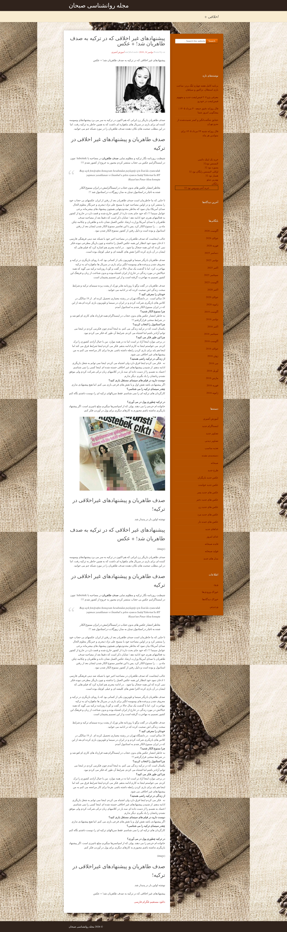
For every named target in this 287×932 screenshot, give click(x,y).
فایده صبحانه (211, 543)
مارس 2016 (212, 378)
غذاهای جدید (211, 529)
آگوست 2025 (211, 282)
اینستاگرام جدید (210, 426)
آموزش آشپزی (117, 52)
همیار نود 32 (211, 175)
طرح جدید (213, 470)
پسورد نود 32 (211, 167)
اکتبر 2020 (212, 289)
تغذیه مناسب (211, 448)
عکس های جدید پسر (207, 492)
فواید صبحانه (211, 551)
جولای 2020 (212, 297)
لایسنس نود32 (210, 163)
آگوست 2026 (211, 230)
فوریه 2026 (212, 245)
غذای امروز (212, 536)
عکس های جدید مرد (207, 514)
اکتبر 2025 (212, 267)
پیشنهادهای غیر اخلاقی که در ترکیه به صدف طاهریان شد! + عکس (117, 40)
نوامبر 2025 (212, 260)
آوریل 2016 (212, 370)
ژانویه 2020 (212, 304)
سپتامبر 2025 (211, 275)
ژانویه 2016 (212, 392)
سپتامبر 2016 (211, 333)
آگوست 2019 (211, 311)
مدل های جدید (210, 558)
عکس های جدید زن (208, 507)
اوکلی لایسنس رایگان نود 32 (203, 171)
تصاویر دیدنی (211, 440)
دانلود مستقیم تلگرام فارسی (149, 901)
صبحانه (214, 463)
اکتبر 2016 (212, 326)
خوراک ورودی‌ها (210, 591)
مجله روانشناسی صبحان (99, 5)
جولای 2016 (212, 348)
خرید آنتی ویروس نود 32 (196, 187)
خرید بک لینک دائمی (208, 159)
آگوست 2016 (211, 341)
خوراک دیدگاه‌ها (210, 599)
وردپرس (214, 606)
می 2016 (213, 363)
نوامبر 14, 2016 (146, 52)
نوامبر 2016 (212, 319)
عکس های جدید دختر (207, 499)
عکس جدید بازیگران (208, 477)
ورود (216, 584)
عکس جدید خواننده (208, 484)
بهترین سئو (212, 179)
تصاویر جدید (212, 433)
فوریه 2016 (212, 385)
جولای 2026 (212, 238)
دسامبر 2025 (211, 252)
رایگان (215, 183)
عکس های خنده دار (208, 521)
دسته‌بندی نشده (210, 455)
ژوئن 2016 (212, 355)
